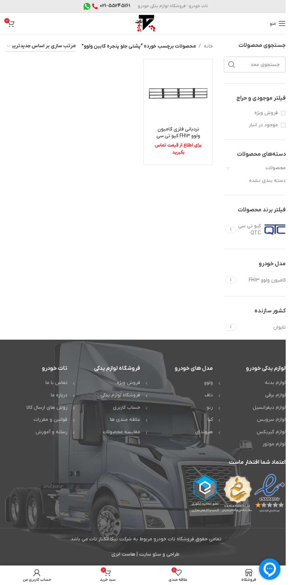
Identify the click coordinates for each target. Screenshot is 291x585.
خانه (208, 46)
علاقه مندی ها (125, 419)
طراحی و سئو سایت (159, 554)
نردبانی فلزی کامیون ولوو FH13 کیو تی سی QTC (178, 136)
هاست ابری (123, 554)
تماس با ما (56, 382)
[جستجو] (232, 64)
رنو (210, 407)
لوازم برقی (275, 395)
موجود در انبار (263, 125)
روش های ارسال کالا (47, 407)
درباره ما (59, 395)
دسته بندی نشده (267, 180)
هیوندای (204, 432)
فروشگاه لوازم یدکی (120, 395)
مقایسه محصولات (121, 432)
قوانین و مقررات (50, 419)
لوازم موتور (274, 444)
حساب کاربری (126, 407)
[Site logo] (145, 23)
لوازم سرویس (271, 419)
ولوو (208, 382)
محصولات (276, 168)
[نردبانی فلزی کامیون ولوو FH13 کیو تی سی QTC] (178, 94)
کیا (210, 419)
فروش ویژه (266, 113)
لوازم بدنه (275, 382)
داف (209, 395)
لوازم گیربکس (271, 432)
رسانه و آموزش (51, 432)
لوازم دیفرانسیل (269, 407)
